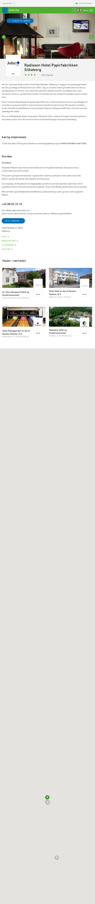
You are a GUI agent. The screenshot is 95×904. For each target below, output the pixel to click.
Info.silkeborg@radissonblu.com (16, 210)
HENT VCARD (6, 249)
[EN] (79, 10)
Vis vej (4, 237)
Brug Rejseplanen (9, 241)
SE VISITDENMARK (8, 245)
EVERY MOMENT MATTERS (73, 143)
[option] (47, 41)
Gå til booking (12, 221)
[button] (57, 858)
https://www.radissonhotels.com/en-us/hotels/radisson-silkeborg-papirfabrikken (37, 213)
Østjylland (6, 163)
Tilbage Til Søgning (21, 21)
